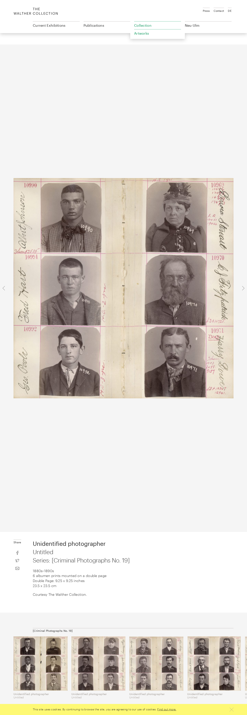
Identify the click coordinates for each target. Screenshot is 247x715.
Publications (94, 25)
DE (230, 10)
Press (206, 10)
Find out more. (166, 709)
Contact (219, 10)
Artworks (141, 33)
